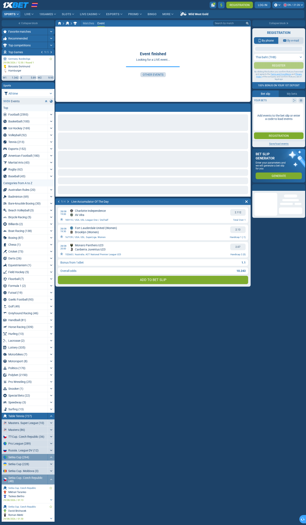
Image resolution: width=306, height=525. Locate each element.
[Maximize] (51, 31)
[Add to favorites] (51, 59)
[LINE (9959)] (59, 23)
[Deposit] (221, 5)
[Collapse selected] (46, 101)
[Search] (247, 23)
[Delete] (246, 201)
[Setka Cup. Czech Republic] (75, 23)
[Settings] (277, 5)
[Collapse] (51, 416)
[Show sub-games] (51, 500)
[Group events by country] (51, 101)
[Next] (51, 52)
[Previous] (42, 52)
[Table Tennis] (67, 23)
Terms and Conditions (281, 115)
